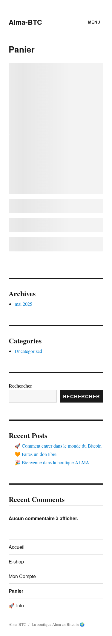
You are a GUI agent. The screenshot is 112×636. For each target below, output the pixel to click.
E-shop (16, 561)
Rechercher (20, 385)
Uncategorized (28, 351)
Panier (16, 590)
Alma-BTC (25, 22)
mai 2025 (23, 304)
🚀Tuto (16, 605)
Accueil (16, 546)
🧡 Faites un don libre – (37, 454)
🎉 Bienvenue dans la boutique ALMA (52, 462)
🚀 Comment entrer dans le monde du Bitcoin (58, 446)
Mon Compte (22, 576)
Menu (94, 22)
